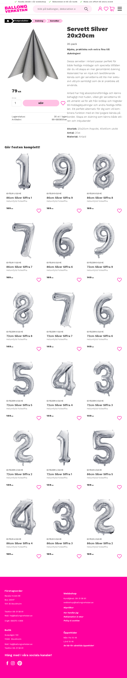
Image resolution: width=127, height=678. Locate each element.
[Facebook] (7, 663)
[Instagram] (12, 663)
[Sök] (86, 9)
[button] (119, 9)
